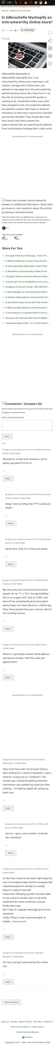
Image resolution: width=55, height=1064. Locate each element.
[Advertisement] (27, 165)
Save (7, 228)
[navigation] (50, 40)
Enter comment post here (13, 417)
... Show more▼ (18, 921)
